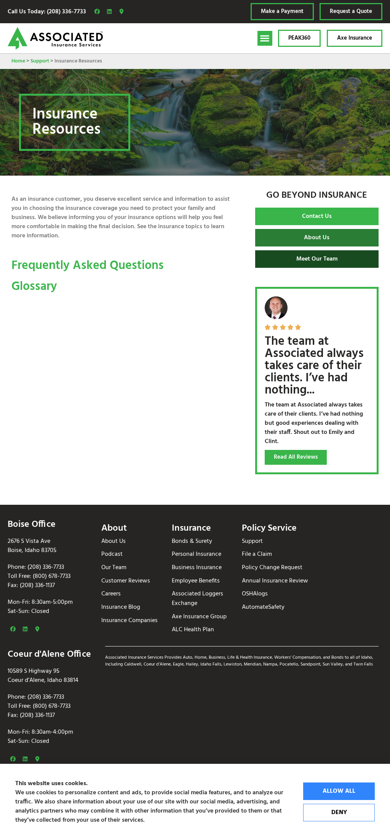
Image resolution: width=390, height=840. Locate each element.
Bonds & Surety (192, 541)
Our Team (113, 568)
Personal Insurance (196, 554)
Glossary (34, 286)
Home (18, 61)
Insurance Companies (129, 621)
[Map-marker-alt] (121, 11)
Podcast (112, 554)
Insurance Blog (120, 607)
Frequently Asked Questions (87, 265)
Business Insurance (197, 568)
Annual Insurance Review (275, 581)
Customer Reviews (125, 581)
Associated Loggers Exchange (197, 598)
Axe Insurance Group (199, 617)
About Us (113, 541)
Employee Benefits (196, 581)
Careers (111, 594)
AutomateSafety (263, 607)
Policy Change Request (272, 568)
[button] (264, 38)
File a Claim (257, 554)
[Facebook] (97, 11)
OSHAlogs (255, 594)
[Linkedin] (109, 11)
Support (39, 61)
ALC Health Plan (193, 630)
